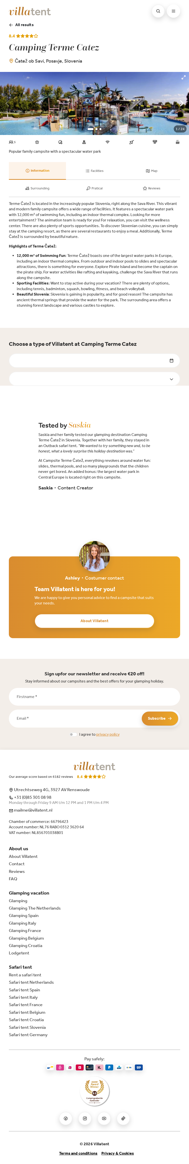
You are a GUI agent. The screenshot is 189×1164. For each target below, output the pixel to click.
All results (24, 24)
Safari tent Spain (24, 990)
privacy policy (108, 734)
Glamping (18, 900)
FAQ (13, 878)
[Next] (181, 103)
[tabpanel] (94, 254)
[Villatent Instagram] (85, 1118)
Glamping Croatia (25, 945)
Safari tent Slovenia (27, 1027)
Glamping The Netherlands (35, 908)
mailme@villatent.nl (32, 810)
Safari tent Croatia (26, 1019)
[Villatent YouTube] (104, 1118)
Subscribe (157, 718)
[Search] (158, 11)
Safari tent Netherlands (31, 982)
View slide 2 (96, 129)
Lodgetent (19, 953)
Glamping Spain (24, 915)
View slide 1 (91, 129)
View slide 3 (100, 129)
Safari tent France (26, 1004)
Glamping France (25, 930)
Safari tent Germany (28, 1034)
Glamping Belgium (26, 938)
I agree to (99, 734)
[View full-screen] (184, 77)
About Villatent (94, 620)
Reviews (17, 871)
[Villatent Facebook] (65, 1118)
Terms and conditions (78, 1153)
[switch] (73, 734)
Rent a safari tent (25, 975)
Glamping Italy (22, 923)
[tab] (37, 171)
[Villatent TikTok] (123, 1118)
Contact (17, 863)
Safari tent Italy (23, 997)
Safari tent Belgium (27, 1012)
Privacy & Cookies (117, 1153)
